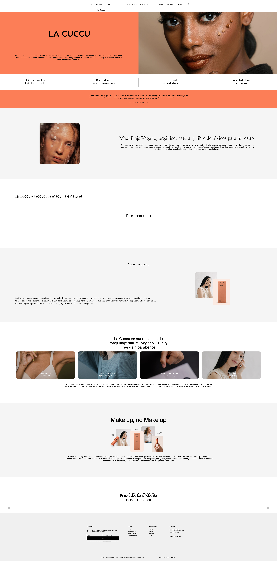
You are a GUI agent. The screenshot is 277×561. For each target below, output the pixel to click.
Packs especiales (132, 535)
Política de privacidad (119, 557)
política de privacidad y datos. (107, 541)
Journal (160, 4)
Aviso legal (102, 557)
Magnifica (99, 4)
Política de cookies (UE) (140, 557)
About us (170, 4)
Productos (130, 529)
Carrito (150, 535)
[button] (9, 508)
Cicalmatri (109, 4)
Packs (117, 4)
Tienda (90, 4)
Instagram (172, 536)
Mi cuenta (180, 4)
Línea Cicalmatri (132, 533)
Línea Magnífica (132, 531)
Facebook (178, 536)
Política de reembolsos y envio (110, 557)
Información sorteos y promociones (130, 557)
